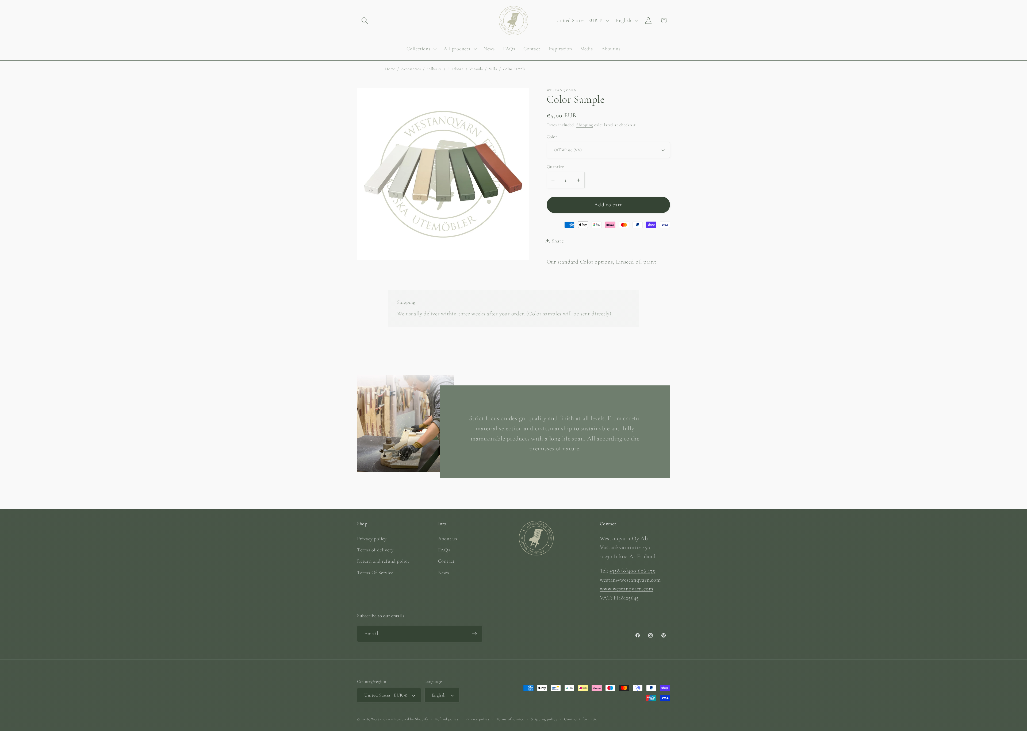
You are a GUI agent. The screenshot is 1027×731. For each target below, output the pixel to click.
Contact (446, 561)
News (443, 572)
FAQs (444, 549)
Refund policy (447, 719)
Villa (493, 69)
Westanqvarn (382, 719)
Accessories (411, 69)
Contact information (582, 719)
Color (552, 137)
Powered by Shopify (411, 719)
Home (390, 69)
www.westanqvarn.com (626, 588)
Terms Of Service (375, 572)
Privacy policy (372, 538)
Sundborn (455, 69)
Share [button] (558, 241)
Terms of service (510, 719)
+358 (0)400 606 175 (632, 570)
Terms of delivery (375, 549)
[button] (364, 20)
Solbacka (434, 69)
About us (447, 538)
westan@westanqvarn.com (630, 579)
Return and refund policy (383, 561)
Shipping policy (544, 719)
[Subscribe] (474, 634)
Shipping (584, 124)
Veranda (476, 69)
